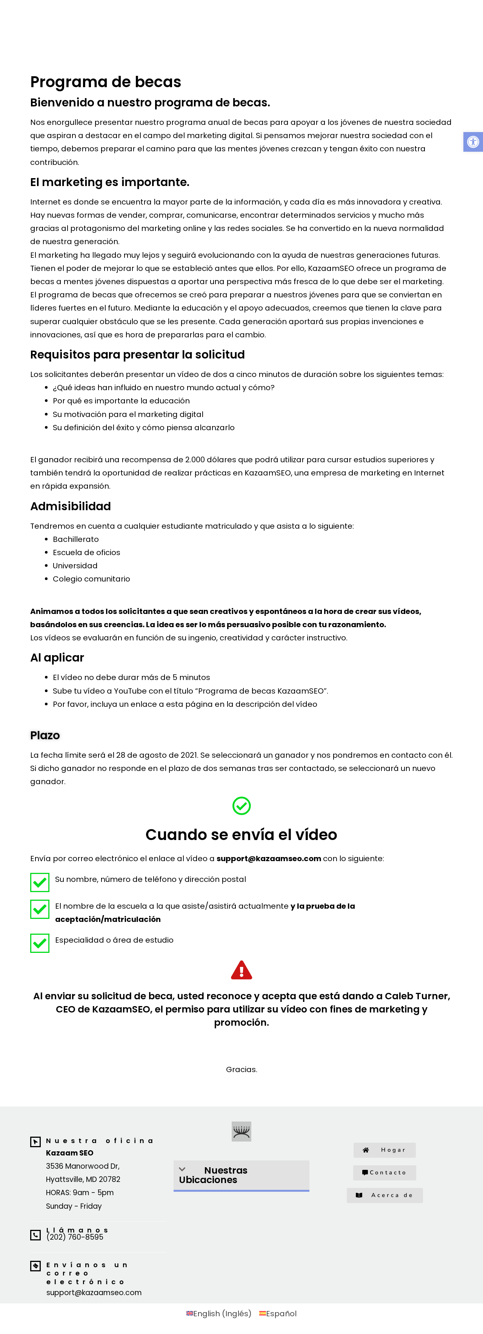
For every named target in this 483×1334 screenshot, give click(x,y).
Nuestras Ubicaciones (213, 1175)
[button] (241, 1176)
